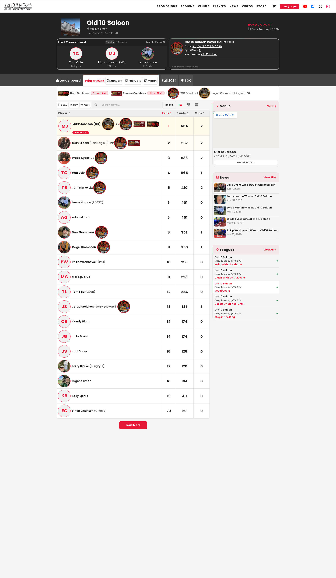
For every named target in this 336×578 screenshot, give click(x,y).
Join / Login (289, 6)
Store (261, 6)
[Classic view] (196, 105)
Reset (169, 104)
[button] (109, 113)
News (233, 6)
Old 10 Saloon (209, 54)
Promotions (167, 6)
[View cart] (274, 6)
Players (219, 6)
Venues (203, 6)
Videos (247, 6)
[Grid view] (188, 105)
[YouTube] (305, 6)
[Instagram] (328, 6)
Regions (187, 6)
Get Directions (246, 162)
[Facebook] (312, 6)
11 (200, 50)
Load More (133, 425)
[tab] (121, 80)
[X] (320, 6)
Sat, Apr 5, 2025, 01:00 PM (207, 46)
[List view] (180, 105)
